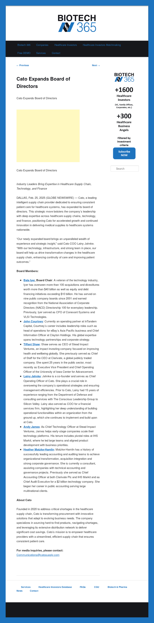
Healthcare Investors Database (55, 587)
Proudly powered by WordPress (77, 610)
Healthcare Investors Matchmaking (102, 45)
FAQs (83, 587)
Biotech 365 (23, 45)
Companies (42, 45)
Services (41, 53)
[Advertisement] (48, 136)
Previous (23, 65)
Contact (56, 53)
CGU (97, 587)
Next (96, 65)
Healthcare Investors (65, 45)
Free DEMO (23, 53)
